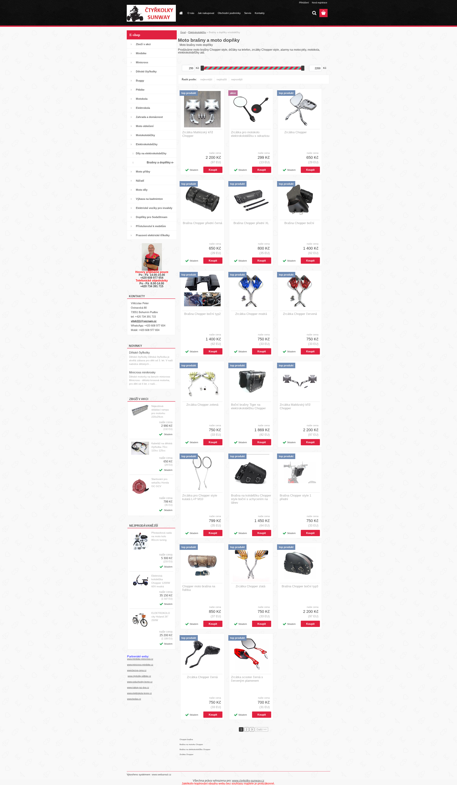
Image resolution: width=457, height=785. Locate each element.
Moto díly (141, 189)
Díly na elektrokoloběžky (151, 153)
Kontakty (260, 13)
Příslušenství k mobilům (151, 226)
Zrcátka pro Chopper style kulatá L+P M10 (199, 497)
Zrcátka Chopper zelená (202, 404)
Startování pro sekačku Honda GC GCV (160, 483)
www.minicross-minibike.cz (140, 665)
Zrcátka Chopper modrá (251, 314)
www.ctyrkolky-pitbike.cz (139, 676)
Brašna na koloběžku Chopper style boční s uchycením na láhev (251, 499)
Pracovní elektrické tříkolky (153, 235)
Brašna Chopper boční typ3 (300, 586)
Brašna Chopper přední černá (202, 223)
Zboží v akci (143, 44)
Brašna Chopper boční (299, 223)
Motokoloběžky (145, 135)
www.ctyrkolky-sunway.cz (248, 780)
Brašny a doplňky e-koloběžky (160, 164)
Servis (247, 13)
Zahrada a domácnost (149, 116)
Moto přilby (143, 171)
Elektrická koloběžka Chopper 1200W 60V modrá (160, 581)
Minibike (141, 53)
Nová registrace (319, 2)
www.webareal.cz (161, 774)
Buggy (140, 80)
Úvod (183, 32)
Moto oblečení (145, 126)
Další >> (262, 729)
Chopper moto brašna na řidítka (198, 588)
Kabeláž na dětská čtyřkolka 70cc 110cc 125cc (161, 447)
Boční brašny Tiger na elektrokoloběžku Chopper (248, 406)
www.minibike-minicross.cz (140, 659)
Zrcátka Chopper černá (202, 677)
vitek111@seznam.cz (144, 321)
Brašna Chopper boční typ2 (202, 314)
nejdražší (222, 79)
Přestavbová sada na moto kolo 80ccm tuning (161, 536)
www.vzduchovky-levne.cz (139, 682)
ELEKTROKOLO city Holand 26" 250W (160, 617)
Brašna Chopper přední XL (251, 223)
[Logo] (151, 13)
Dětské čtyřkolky (146, 71)
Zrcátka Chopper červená (300, 314)
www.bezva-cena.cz (136, 670)
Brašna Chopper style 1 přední (295, 497)
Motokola (141, 98)
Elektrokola (143, 107)
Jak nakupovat (206, 13)
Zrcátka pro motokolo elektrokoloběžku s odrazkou (250, 134)
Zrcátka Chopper (295, 132)
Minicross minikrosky (142, 372)
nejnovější (237, 79)
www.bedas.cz (134, 699)
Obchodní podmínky (229, 13)
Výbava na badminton (149, 198)
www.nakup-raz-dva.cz (138, 687)
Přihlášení (304, 2)
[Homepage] (181, 13)
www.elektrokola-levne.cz (139, 693)
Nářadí (140, 180)
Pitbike (140, 89)
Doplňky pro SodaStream (151, 217)
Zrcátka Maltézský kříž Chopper (197, 134)
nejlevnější (206, 79)
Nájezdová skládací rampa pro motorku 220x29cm (160, 411)
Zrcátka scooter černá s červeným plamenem (247, 678)
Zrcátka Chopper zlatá (250, 586)
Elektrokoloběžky (146, 144)
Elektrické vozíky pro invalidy (154, 207)
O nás (190, 13)
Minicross (142, 62)
